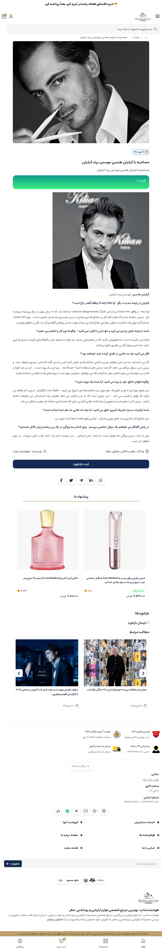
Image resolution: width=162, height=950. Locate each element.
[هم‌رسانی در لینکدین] (91, 480)
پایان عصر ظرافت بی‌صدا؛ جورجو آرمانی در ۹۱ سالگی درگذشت (116, 690)
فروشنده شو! (70, 822)
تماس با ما (148, 848)
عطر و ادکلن (128, 451)
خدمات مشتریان (145, 822)
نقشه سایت (71, 848)
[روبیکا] (58, 811)
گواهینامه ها (147, 835)
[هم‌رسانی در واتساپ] (101, 480)
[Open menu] (157, 16)
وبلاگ (136, 37)
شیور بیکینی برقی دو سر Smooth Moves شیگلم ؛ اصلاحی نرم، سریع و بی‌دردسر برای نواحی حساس (115, 580)
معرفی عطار (112, 451)
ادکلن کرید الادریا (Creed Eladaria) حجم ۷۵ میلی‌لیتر (50, 578)
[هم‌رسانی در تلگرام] (81, 480)
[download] (68, 880)
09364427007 (150, 802)
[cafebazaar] (93, 880)
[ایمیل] (85, 810)
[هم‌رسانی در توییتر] (71, 480)
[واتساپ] (95, 810)
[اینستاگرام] (104, 810)
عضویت (14, 863)
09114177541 (131, 802)
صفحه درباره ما (69, 835)
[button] (143, 673)
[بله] (67, 811)
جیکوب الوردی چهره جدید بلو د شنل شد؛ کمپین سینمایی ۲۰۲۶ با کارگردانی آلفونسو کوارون (47, 692)
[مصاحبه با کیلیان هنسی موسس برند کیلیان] (81, 900)
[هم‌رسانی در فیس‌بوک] (61, 480)
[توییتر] (76, 810)
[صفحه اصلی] (146, 37)
